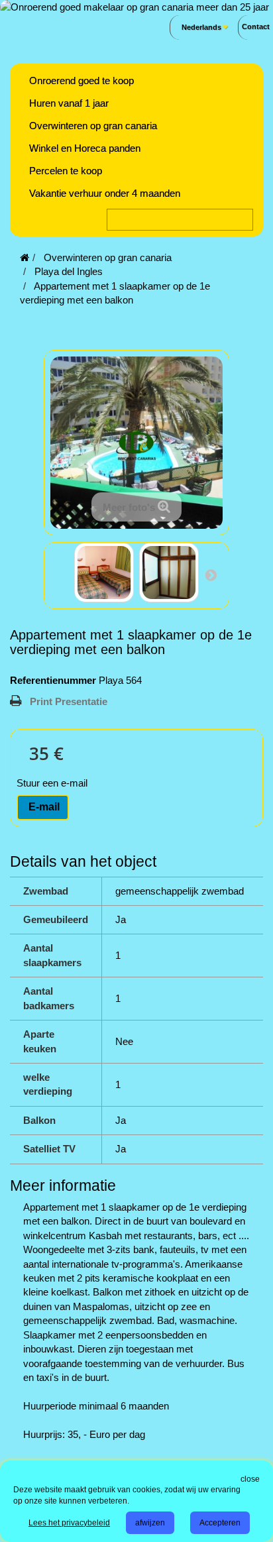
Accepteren (220, 1522)
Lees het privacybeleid (69, 1522)
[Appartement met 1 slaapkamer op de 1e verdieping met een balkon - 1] (104, 572)
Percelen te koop (65, 170)
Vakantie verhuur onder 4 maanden (104, 193)
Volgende (210, 574)
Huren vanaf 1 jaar (69, 103)
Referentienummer (53, 680)
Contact (256, 26)
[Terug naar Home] (24, 257)
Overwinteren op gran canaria (93, 125)
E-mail (43, 806)
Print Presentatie (68, 701)
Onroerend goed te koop (81, 80)
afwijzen (150, 1522)
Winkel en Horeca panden (84, 148)
